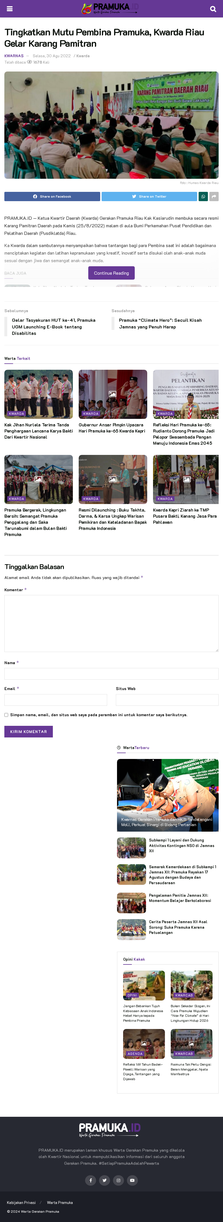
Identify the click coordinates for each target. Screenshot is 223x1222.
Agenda (135, 1053)
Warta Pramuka (60, 1202)
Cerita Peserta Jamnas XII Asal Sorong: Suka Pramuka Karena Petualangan (178, 927)
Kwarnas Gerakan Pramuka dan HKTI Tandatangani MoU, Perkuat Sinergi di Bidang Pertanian (166, 822)
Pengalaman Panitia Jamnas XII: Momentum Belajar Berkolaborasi (180, 898)
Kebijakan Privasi (21, 1202)
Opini (132, 995)
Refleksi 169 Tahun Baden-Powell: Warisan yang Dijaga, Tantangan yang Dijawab (143, 1071)
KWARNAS (14, 55)
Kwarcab (184, 995)
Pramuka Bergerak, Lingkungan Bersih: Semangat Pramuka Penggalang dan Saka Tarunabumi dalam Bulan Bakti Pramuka (35, 522)
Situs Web (126, 688)
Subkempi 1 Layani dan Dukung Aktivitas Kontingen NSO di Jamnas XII (181, 845)
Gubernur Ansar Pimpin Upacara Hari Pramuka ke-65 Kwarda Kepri (112, 428)
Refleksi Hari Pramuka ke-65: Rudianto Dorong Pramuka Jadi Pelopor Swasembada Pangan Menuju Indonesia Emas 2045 (184, 434)
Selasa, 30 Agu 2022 (52, 55)
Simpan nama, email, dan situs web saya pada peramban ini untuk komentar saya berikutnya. (98, 714)
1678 (37, 62)
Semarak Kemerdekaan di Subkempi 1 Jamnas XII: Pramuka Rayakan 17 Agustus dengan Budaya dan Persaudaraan (182, 874)
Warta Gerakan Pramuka (40, 1211)
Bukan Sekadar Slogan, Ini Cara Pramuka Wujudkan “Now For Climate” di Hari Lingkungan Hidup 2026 (190, 1013)
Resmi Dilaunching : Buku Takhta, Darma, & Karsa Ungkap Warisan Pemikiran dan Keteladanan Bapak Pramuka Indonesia (113, 519)
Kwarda (83, 55)
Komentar (15, 589)
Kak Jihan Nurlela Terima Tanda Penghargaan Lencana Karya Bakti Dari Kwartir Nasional (38, 431)
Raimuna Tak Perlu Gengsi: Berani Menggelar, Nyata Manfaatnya (191, 1069)
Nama (11, 662)
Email (11, 688)
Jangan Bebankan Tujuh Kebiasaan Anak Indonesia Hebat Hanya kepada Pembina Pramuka (143, 1013)
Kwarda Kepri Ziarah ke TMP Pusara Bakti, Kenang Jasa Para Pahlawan (185, 516)
